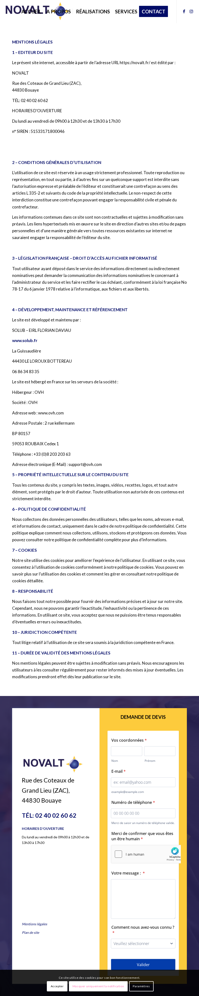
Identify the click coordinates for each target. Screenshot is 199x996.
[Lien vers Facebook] (184, 11)
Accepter (57, 986)
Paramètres (141, 986)
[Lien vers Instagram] (191, 11)
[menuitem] (31, 11)
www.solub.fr (24, 340)
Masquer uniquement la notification (98, 986)
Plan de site (30, 932)
